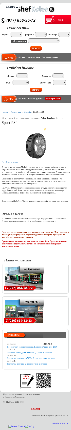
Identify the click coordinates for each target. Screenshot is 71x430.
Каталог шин (34, 57)
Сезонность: (19, 41)
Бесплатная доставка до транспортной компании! (27, 364)
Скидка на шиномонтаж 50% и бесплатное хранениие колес (31, 358)
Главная (5, 112)
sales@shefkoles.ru (60, 423)
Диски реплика (53, 98)
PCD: (8, 82)
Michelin (27, 112)
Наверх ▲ (12, 6)
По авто (22, 57)
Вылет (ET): (45, 82)
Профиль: (29, 34)
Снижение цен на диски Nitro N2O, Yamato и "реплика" (30, 352)
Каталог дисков (35, 98)
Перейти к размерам (10, 162)
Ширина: (5, 34)
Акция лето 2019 (50, 347)
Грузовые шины (50, 57)
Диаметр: (52, 34)
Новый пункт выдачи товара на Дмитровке (25, 347)
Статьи (35, 408)
